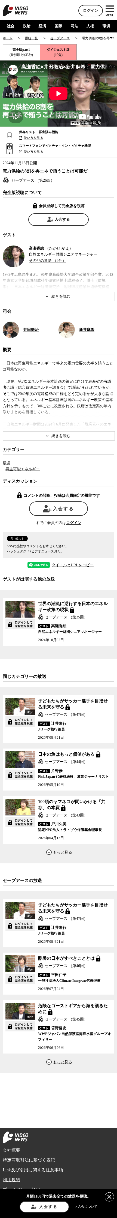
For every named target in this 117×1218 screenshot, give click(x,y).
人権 (90, 26)
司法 (74, 26)
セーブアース (22, 180)
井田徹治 (31, 330)
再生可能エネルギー (22, 469)
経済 (42, 26)
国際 (58, 26)
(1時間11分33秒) (21, 52)
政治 (26, 26)
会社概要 (11, 1150)
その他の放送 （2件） (47, 261)
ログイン (90, 10)
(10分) (58, 52)
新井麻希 (86, 330)
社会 (10, 26)
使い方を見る (33, 138)
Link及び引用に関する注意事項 (33, 1170)
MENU (110, 15)
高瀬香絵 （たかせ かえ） (51, 248)
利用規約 (11, 1179)
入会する (62, 219)
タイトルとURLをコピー (73, 565)
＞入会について (86, 1206)
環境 (106, 26)
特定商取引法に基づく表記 (29, 1160)
